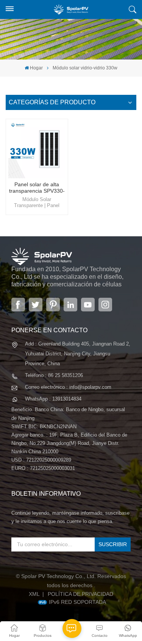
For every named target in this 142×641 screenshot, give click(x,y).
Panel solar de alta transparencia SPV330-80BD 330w (37, 188)
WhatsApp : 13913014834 (53, 399)
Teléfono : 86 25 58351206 (54, 375)
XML (34, 594)
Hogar (36, 68)
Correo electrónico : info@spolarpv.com (68, 387)
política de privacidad (80, 594)
